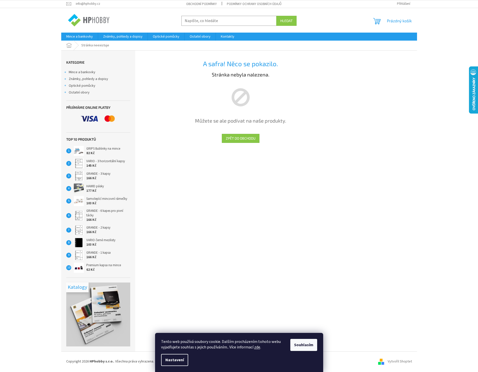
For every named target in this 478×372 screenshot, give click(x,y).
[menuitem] (79, 37)
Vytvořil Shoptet (400, 361)
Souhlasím (303, 345)
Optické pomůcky (82, 85)
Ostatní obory (79, 92)
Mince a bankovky (82, 72)
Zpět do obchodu (240, 138)
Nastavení (174, 360)
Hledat (286, 21)
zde (257, 347)
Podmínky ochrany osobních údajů (254, 4)
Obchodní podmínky (201, 4)
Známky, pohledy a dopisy (88, 78)
